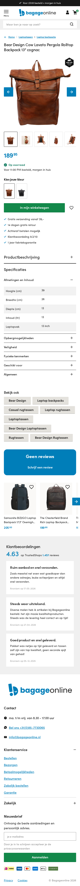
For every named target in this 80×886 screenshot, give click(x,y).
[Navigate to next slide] (76, 501)
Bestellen (10, 758)
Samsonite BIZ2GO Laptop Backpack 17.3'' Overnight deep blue (20, 520)
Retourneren (12, 779)
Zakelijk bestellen (16, 785)
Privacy (8, 880)
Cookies (22, 880)
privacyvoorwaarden (17, 848)
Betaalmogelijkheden (19, 772)
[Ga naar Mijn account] (68, 12)
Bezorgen (10, 765)
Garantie (10, 792)
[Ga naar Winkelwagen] (75, 12)
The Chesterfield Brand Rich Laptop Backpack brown (54, 520)
